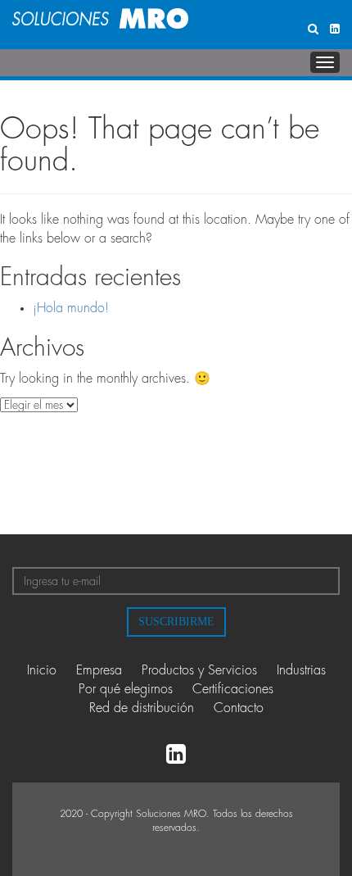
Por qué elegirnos (126, 689)
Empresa (99, 670)
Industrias (301, 670)
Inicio (41, 670)
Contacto (239, 708)
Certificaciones (232, 689)
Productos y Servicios (199, 670)
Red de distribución (141, 708)
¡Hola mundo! (71, 308)
